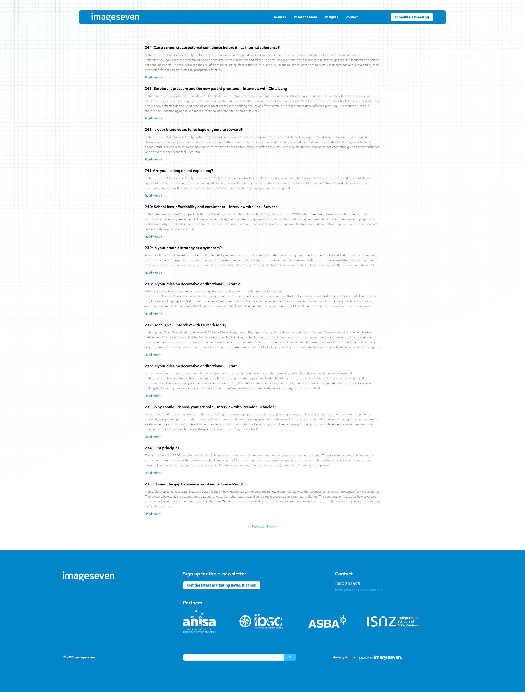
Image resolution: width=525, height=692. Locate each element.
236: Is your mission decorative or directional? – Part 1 (192, 366)
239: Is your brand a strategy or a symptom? (183, 247)
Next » (272, 527)
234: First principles (162, 448)
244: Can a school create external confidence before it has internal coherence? (212, 47)
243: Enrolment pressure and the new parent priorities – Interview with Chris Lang (216, 88)
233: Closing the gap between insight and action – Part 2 (194, 484)
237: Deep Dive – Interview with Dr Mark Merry (185, 325)
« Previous (256, 527)
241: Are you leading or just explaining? (179, 170)
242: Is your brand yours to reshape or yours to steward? (194, 129)
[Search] (290, 657)
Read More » (154, 77)
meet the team (305, 17)
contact (352, 17)
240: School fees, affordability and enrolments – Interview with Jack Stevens (211, 206)
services (279, 17)
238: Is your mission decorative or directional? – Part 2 (192, 283)
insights (331, 17)
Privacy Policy (344, 657)
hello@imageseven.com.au (358, 590)
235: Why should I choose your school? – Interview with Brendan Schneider (210, 407)
